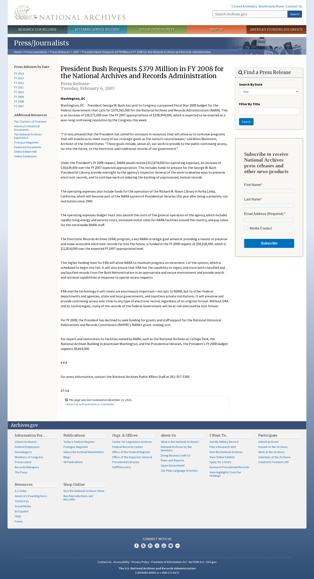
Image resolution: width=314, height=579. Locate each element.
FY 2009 (19, 97)
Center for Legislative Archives (132, 442)
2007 (76, 52)
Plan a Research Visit (223, 447)
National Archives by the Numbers (176, 448)
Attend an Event (268, 442)
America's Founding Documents (276, 29)
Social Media (23, 506)
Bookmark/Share (271, 6)
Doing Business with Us (176, 455)
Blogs (67, 457)
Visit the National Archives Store (83, 491)
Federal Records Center (127, 447)
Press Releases (60, 52)
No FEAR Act (196, 562)
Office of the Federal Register (131, 452)
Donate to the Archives (273, 447)
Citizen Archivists (244, 6)
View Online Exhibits (222, 457)
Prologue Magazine (75, 447)
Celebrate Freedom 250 (273, 462)
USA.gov (211, 562)
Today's (79, 442)
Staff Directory (121, 467)
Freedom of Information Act (169, 562)
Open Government (173, 465)
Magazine (26, 142)
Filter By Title (249, 104)
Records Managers (27, 467)
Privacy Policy (140, 562)
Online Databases (25, 156)
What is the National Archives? (180, 442)
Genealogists (23, 452)
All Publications (73, 462)
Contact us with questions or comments (89, 404)
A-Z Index (20, 491)
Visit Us (217, 29)
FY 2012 (19, 83)
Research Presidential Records (229, 467)
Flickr (177, 545)
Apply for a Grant (220, 462)
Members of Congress (29, 457)
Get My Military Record (224, 442)
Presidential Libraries (125, 462)
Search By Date (250, 84)
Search (294, 14)
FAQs (18, 516)
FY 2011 (19, 87)
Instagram (150, 545)
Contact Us (294, 6)
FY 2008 (19, 101)
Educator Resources (157, 29)
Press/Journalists (36, 52)
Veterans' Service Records (97, 29)
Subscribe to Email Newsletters (83, 452)
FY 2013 (19, 78)
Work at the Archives (271, 452)
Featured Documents (27, 147)
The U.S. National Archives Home (69, 12)
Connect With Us (157, 539)
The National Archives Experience (28, 136)
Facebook (136, 545)
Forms (19, 521)
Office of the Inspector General (132, 457)
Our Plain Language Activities (179, 470)
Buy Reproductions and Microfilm (78, 497)
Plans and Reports (172, 460)
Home (18, 52)
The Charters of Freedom (30, 121)
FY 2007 (19, 106)
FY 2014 (19, 73)
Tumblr (157, 545)
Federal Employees (27, 447)
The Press (21, 472)
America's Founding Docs (31, 496)
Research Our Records (37, 29)
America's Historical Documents (27, 128)
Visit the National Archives (226, 452)
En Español (21, 511)
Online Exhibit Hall (25, 152)
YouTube (163, 545)
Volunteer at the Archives (274, 457)
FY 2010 (19, 92)
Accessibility (121, 562)
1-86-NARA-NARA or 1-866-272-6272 (157, 573)
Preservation (23, 462)
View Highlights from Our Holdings (225, 474)
